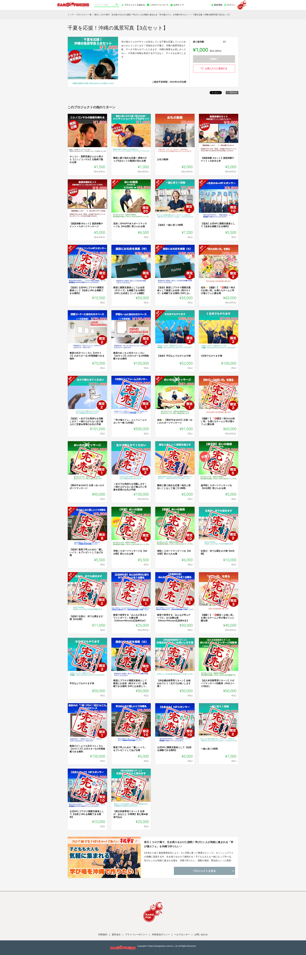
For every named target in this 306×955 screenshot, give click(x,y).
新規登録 (218, 5)
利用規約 (102, 934)
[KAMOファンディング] (73, 3)
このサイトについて (159, 5)
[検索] (117, 5)
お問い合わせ (201, 934)
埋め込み (233, 92)
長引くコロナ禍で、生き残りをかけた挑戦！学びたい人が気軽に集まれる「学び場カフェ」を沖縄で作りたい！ (188, 844)
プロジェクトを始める (134, 5)
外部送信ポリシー (161, 934)
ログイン (231, 5)
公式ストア (179, 5)
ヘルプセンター (182, 934)
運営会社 (116, 934)
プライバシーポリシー (136, 934)
